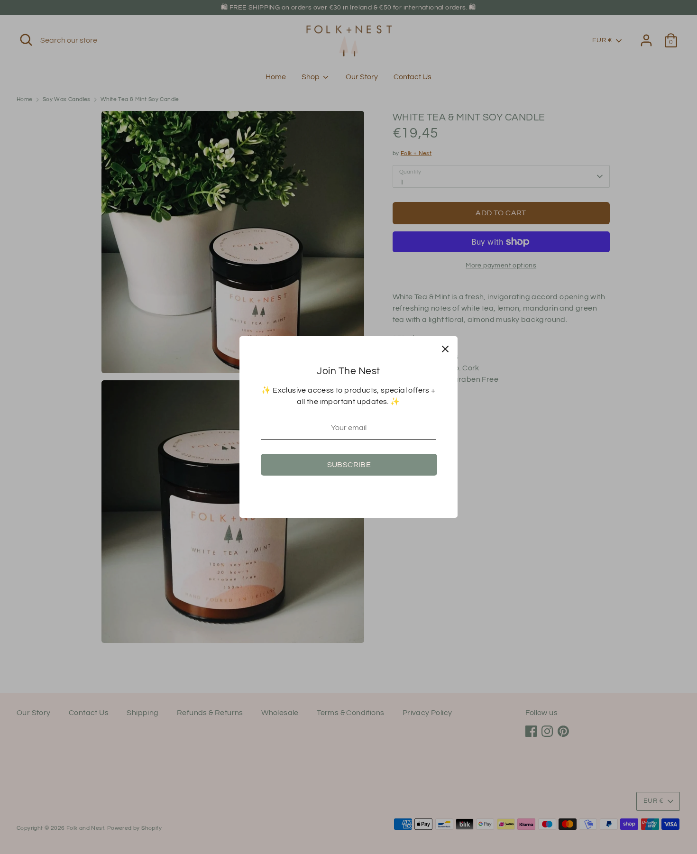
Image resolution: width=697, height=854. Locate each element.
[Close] (445, 348)
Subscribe (349, 464)
